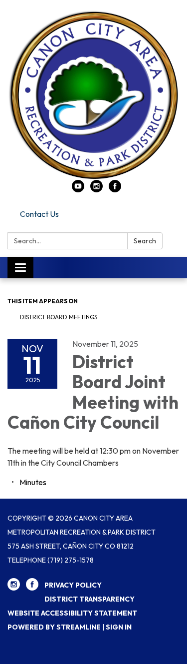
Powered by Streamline (54, 627)
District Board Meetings (58, 317)
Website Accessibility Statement (72, 613)
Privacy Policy (73, 585)
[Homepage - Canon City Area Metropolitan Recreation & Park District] (93, 95)
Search (145, 240)
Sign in (119, 627)
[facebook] (115, 189)
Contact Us (39, 214)
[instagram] (96, 189)
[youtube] (78, 189)
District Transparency (89, 599)
